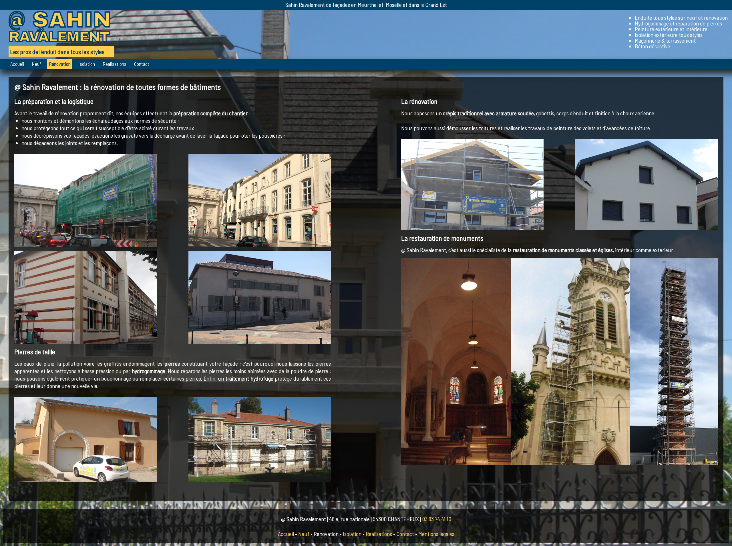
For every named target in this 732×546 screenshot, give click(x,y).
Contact (141, 64)
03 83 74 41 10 (436, 518)
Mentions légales (436, 533)
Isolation (86, 64)
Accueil (17, 64)
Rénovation (60, 64)
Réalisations (114, 64)
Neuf (36, 64)
